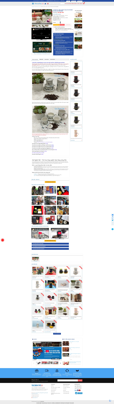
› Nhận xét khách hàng (66, 391)
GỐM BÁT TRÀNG (78, 49)
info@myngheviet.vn (57, 0)
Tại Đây (46, 143)
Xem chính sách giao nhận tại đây (58, 39)
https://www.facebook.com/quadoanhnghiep (44, 142)
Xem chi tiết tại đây (56, 44)
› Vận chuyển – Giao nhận (66, 387)
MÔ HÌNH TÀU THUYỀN (78, 36)
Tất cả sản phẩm (68, 3)
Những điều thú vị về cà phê (74, 341)
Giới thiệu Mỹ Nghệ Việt (36, 0)
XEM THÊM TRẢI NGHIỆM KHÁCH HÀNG (50, 240)
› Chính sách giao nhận (66, 393)
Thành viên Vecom (53, 390)
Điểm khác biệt (73, 3)
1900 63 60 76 (78, 386)
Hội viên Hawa (53, 391)
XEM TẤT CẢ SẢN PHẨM (57, 333)
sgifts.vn (35, 175)
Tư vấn (78, 3)
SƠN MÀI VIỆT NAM (78, 23)
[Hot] (38, 271)
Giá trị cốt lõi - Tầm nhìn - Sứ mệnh (55, 387)
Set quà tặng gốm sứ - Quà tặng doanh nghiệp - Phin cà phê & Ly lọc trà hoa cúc (63, 304)
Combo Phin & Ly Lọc (37, 6)
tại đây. (45, 151)
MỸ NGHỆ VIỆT (78, 17)
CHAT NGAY (68, 24)
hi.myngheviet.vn (36, 174)
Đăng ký (80, 380)
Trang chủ (33, 6)
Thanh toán (42, 0)
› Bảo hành (64, 390)
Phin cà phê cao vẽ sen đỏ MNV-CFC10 (76, 138)
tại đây (52, 148)
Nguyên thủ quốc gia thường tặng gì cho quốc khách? (75, 362)
